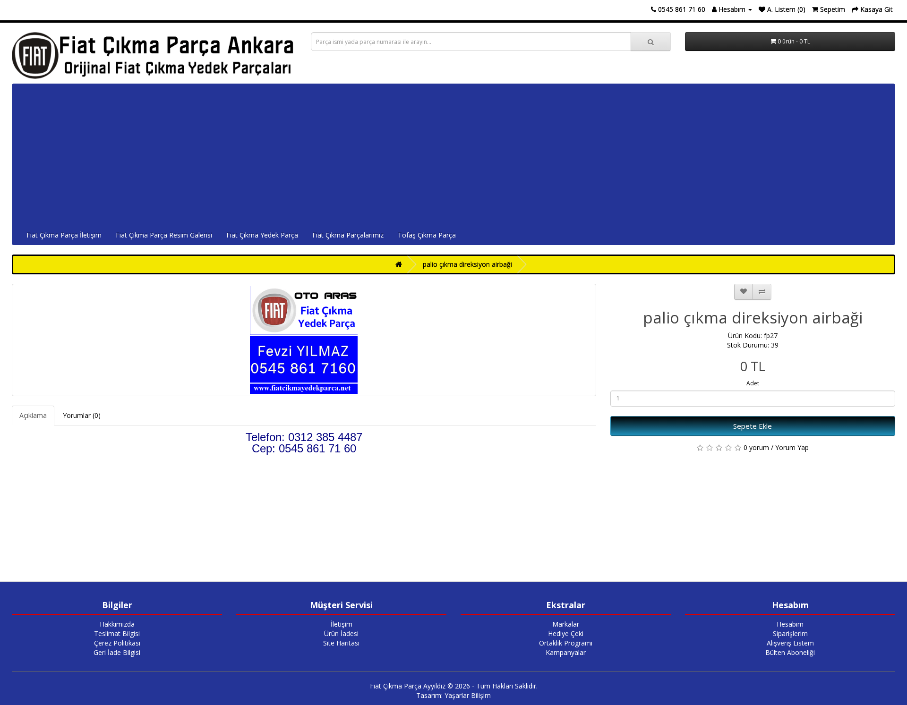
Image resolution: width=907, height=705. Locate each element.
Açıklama (33, 415)
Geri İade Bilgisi (117, 652)
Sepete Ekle (752, 426)
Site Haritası (341, 642)
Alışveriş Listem (790, 642)
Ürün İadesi (341, 633)
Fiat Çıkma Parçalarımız (348, 234)
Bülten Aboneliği (790, 652)
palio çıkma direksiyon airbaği (467, 264)
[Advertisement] (453, 155)
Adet (752, 383)
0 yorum (756, 447)
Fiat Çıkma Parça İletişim (64, 234)
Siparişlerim (790, 633)
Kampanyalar (566, 652)
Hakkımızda (117, 624)
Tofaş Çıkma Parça (427, 234)
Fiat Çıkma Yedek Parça (262, 234)
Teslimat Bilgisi (117, 633)
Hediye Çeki (565, 633)
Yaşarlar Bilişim (468, 695)
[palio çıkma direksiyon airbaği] (304, 340)
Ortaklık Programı (565, 642)
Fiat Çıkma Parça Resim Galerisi (164, 234)
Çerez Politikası (117, 642)
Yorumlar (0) (82, 415)
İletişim (341, 624)
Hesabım (790, 624)
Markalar (565, 624)
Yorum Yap (792, 447)
